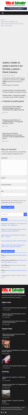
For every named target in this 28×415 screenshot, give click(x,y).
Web (2, 191)
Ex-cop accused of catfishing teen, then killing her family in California (15, 351)
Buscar (25, 214)
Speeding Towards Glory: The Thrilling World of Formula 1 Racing (14, 385)
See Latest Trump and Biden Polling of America (15, 366)
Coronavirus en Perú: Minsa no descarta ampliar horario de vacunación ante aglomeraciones (13, 108)
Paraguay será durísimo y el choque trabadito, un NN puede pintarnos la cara (12, 121)
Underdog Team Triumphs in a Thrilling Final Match (13, 378)
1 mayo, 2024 (7, 309)
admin (13, 75)
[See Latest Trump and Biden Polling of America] (15, 359)
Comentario (4, 158)
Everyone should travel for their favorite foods (15, 307)
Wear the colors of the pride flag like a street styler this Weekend (13, 314)
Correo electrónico (6, 184)
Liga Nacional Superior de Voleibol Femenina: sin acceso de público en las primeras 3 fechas (15, 91)
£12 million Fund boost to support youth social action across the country (14, 321)
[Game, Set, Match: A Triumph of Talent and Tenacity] (15, 394)
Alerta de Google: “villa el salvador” (10, 85)
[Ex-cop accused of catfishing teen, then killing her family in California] (15, 344)
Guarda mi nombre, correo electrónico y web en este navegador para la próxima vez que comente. (13, 201)
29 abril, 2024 (6, 337)
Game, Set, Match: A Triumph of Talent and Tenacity (13, 401)
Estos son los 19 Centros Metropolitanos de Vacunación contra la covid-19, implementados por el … (13, 136)
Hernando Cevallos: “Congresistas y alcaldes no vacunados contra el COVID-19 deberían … (13, 96)
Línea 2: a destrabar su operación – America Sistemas (14, 241)
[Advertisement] (14, 41)
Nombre (3, 178)
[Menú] (2, 13)
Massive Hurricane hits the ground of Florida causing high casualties (13, 335)
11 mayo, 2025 (7, 380)
